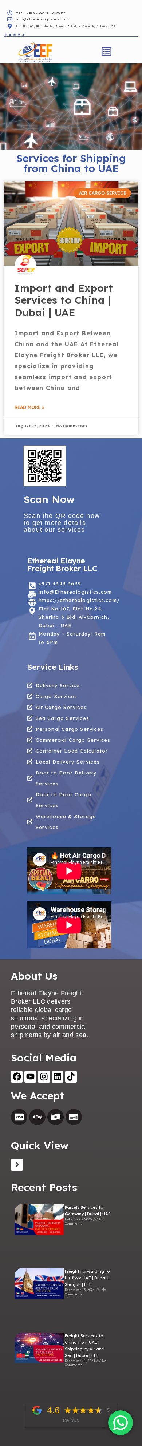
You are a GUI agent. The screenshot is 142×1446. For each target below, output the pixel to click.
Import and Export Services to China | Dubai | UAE (64, 300)
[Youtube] (30, 1077)
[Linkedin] (57, 1077)
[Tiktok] (71, 1077)
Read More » (29, 407)
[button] (106, 52)
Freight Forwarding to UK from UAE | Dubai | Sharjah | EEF (87, 1278)
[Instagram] (44, 1077)
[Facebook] (17, 1077)
